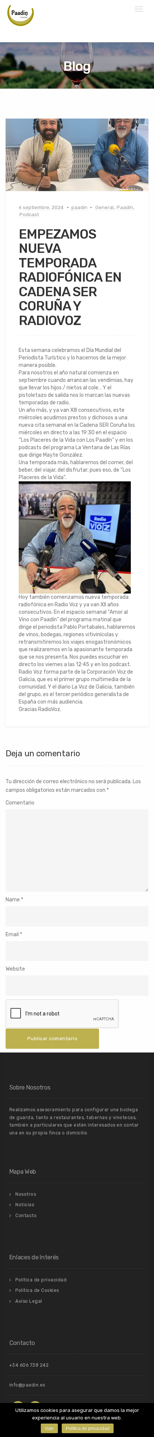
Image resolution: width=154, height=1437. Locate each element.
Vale (49, 1428)
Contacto (26, 1215)
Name (13, 900)
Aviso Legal (28, 1301)
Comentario (20, 803)
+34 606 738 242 (29, 1365)
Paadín (125, 207)
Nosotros (25, 1194)
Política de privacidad (41, 1280)
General (104, 207)
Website (15, 969)
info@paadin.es (27, 1385)
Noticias (24, 1204)
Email (12, 934)
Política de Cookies (37, 1290)
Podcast (29, 214)
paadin (79, 207)
